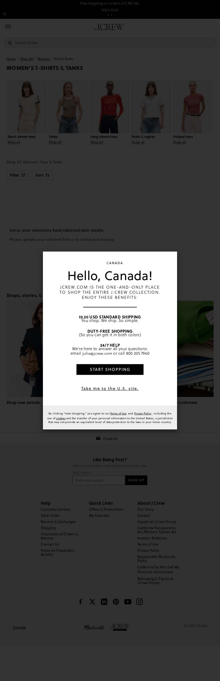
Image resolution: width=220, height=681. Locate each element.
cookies (61, 418)
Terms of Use (118, 413)
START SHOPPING (110, 369)
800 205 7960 (138, 353)
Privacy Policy (142, 413)
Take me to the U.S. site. (110, 388)
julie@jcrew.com (97, 353)
